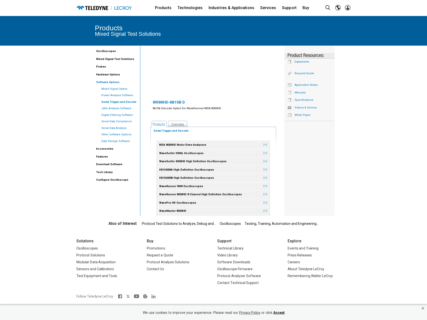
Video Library (227, 255)
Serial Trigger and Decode (118, 102)
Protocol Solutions (90, 255)
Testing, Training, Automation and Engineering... (282, 224)
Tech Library (104, 172)
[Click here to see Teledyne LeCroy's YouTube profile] (136, 296)
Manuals (300, 92)
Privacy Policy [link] (249, 313)
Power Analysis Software (117, 95)
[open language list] (338, 8)
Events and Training (303, 248)
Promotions (156, 248)
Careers (294, 262)
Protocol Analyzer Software (239, 276)
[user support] (348, 8)
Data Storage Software (115, 141)
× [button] (423, 308)
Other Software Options (116, 134)
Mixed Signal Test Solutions (115, 59)
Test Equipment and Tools (96, 276)
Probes (101, 66)
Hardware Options (108, 74)
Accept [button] (279, 313)
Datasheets (302, 61)
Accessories (104, 148)
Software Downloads (233, 262)
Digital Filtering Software (117, 115)
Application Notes (306, 85)
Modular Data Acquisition (96, 262)
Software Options (108, 82)
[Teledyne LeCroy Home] (104, 8)
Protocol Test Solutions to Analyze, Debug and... (179, 224)
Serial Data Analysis (114, 128)
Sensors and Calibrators (95, 269)
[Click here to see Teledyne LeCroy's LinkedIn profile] (153, 296)
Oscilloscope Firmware (235, 269)
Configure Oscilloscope (112, 179)
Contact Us (155, 269)
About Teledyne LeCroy (306, 269)
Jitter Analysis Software (116, 108)
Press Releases (300, 255)
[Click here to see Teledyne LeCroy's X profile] (128, 296)
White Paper (303, 115)
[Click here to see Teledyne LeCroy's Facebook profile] (120, 296)
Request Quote (304, 73)
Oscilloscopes (106, 51)
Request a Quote (160, 255)
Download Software (109, 164)
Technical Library (230, 248)
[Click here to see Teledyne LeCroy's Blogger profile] (145, 296)
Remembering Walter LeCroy (310, 276)
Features (102, 156)
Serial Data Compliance (116, 121)
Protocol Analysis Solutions (168, 262)
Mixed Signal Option (114, 88)
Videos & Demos (306, 107)
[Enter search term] (328, 8)
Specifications (304, 100)
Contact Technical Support (238, 282)
